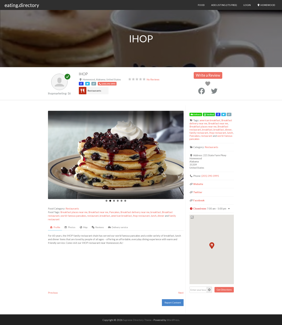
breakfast (155, 212)
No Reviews (153, 79)
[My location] (209, 290)
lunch (154, 215)
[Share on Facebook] (201, 91)
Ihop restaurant (141, 215)
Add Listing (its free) (224, 5)
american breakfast (121, 215)
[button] (212, 245)
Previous (53, 292)
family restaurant (198, 132)
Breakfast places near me (73, 212)
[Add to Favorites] (208, 84)
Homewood (267, 5)
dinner (160, 215)
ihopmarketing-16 (59, 93)
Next (181, 292)
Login (247, 5)
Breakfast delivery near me (134, 212)
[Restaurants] (82, 90)
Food (201, 5)
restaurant (93, 215)
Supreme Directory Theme (137, 319)
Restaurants (94, 90)
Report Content (172, 302)
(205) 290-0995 (210, 175)
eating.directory (22, 5)
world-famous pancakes (73, 215)
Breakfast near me (98, 212)
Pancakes (114, 212)
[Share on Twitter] (214, 91)
